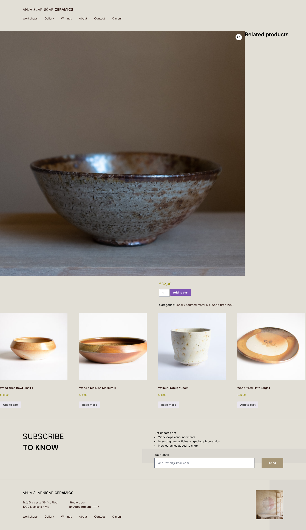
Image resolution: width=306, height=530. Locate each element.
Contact (99, 18)
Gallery (49, 18)
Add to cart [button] (10, 404)
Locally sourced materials (192, 305)
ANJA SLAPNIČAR (48, 9)
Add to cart (180, 292)
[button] (239, 37)
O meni (116, 18)
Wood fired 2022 (222, 305)
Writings (66, 18)
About (83, 18)
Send (272, 463)
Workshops (30, 18)
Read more (89, 404)
